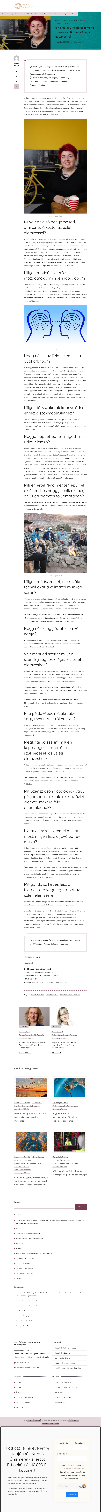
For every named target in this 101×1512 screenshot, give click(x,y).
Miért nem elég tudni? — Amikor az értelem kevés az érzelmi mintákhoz (30, 1117)
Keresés (17, 1202)
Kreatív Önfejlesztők (34, 1420)
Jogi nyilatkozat (59, 1402)
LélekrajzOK (37, 1103)
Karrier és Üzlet (60, 20)
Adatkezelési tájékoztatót (71, 1469)
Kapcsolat (19, 1243)
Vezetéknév (63, 1443)
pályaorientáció (52, 994)
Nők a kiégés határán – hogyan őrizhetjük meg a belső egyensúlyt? (69, 1173)
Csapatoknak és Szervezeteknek (28, 1233)
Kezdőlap (19, 1248)
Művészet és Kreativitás (22, 1160)
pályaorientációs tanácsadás (70, 994)
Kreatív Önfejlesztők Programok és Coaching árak (34, 1253)
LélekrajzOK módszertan (25, 1258)
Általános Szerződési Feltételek (65, 1387)
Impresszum (58, 1392)
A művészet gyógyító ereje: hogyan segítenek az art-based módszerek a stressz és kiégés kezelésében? (31, 1181)
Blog (17, 1228)
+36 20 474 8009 (23, 1363)
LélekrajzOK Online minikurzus (65, 1348)
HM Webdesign (73, 1420)
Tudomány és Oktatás (62, 23)
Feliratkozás (72, 1495)
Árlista (18, 1392)
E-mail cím (61, 1454)
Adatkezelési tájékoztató (63, 1382)
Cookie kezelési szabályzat (63, 1397)
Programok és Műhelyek (25, 1273)
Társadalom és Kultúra (22, 1170)
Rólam (18, 1279)
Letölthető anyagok (23, 1263)
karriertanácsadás (37, 994)
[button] (50, 1427)
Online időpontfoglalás (24, 1268)
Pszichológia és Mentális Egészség (26, 1106)
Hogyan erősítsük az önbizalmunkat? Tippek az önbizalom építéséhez (64, 1117)
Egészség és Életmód (22, 1103)
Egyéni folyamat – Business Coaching (29, 1238)
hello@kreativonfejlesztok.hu (28, 1368)
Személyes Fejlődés (76, 20)
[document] (50, 1469)
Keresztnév (79, 1443)
